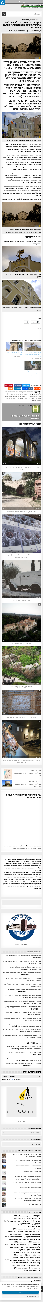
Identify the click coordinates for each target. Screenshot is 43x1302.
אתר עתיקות (24, 1224)
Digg (24, 388)
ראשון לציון (24, 399)
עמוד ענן (35, 1258)
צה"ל (8, 1260)
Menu (20, 2)
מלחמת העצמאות (32, 1247)
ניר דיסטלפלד (18, 1252)
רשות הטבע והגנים (20, 1263)
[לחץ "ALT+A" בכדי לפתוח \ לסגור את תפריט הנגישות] (2, 2)
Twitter (25, 385)
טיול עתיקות (34, 1245)
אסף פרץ (35, 1221)
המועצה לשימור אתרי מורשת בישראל (29, 396)
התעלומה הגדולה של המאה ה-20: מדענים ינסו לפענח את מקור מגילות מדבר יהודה (28, 1178)
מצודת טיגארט (33, 1250)
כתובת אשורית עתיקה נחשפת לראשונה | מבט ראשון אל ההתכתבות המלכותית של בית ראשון (24, 1048)
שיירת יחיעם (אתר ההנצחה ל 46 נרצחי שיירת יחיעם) (21, 512)
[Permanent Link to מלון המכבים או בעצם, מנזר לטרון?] (21, 622)
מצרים (21, 1250)
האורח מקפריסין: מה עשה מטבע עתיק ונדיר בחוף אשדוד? (23, 956)
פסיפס (14, 1258)
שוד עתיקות (34, 1268)
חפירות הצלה (14, 1239)
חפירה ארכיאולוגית (13, 1237)
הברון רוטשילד (10, 394)
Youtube (25, 416)
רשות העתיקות (33, 1265)
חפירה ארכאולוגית (32, 1237)
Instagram (15, 416)
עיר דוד (18, 1255)
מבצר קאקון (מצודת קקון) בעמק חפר (21, 687)
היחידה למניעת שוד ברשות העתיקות (26, 1229)
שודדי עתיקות (18, 1265)
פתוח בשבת (19, 1260)
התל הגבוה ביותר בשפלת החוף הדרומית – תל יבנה (21, 717)
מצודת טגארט (16, 1247)
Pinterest (8, 385)
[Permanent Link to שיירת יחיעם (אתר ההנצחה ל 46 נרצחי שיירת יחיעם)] (21, 491)
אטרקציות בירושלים (22, 1216)
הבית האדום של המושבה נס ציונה (30, 1188)
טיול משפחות (20, 1242)
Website (34, 416)
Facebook (17, 385)
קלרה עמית (35, 1263)
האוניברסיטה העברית (31, 1226)
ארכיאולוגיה (10, 1221)
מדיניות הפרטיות (32, 1296)
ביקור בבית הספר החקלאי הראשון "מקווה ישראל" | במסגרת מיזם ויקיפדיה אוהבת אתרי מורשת (33, 374)
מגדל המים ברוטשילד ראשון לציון (14, 353)
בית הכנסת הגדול (13, 392)
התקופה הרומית (16, 1234)
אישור (20, 1292)
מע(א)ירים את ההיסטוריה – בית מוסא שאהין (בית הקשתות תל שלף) (21, 468)
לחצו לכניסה (21, 1121)
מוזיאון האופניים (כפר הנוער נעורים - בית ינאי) (26, 1182)
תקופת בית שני (20, 1268)
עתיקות (24, 1258)
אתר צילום (25, 20)
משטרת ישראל (33, 1252)
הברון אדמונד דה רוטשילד (24, 394)
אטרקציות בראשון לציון (26, 392)
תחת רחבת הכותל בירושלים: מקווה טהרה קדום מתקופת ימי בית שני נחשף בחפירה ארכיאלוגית (23, 1025)
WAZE (36, 1216)
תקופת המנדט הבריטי (31, 1271)
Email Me (34, 418)
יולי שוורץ (21, 1245)
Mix (10, 388)
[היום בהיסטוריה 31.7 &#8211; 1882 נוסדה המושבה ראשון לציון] (32, 346)
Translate (17, 1079)
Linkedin (17, 388)
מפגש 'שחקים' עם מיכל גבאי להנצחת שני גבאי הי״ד (25, 1052)
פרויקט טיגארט (33, 1260)
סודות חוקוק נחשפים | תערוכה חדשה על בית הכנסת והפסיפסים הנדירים (27, 1200)
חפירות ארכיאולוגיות (31, 1239)
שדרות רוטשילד (16, 399)
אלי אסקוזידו (33, 1219)
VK (29, 388)
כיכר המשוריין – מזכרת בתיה (21, 600)
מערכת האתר (34, 31)
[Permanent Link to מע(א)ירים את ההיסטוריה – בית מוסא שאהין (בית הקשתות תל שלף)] (21, 446)
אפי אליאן (23, 1221)
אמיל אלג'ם (19, 1219)
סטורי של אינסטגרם (32, 1255)
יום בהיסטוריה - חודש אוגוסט (32, 1172)
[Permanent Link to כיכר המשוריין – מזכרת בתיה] (21, 579)
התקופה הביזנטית (32, 1232)
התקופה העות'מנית (35, 399)
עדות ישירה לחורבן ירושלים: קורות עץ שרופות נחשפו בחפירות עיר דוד (27, 1156)
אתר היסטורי (34, 20)
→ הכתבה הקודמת (35, 781)
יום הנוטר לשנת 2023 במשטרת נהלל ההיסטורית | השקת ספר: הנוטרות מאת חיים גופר (21, 556)
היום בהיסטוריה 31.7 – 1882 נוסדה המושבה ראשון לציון (33, 354)
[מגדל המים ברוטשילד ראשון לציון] (14, 346)
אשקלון (36, 1224)
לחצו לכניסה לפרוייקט (21, 945)
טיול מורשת (34, 1242)
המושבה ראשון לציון (11, 396)
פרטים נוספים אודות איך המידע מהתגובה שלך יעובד (22, 847)
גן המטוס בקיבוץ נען (34, 1204)
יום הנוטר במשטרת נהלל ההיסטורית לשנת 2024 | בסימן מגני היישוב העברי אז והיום (21, 761)
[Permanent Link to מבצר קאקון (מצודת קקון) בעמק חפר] (21, 665)
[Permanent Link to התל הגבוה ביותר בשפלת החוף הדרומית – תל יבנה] (21, 702)
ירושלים (10, 1245)
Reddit (36, 388)
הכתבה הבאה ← (36, 770)
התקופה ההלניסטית (15, 1232)
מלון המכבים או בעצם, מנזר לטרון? (21, 644)
